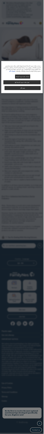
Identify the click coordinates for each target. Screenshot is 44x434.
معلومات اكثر (8, 71)
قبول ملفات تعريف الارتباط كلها (21, 82)
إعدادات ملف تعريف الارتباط (21, 76)
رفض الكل (21, 88)
